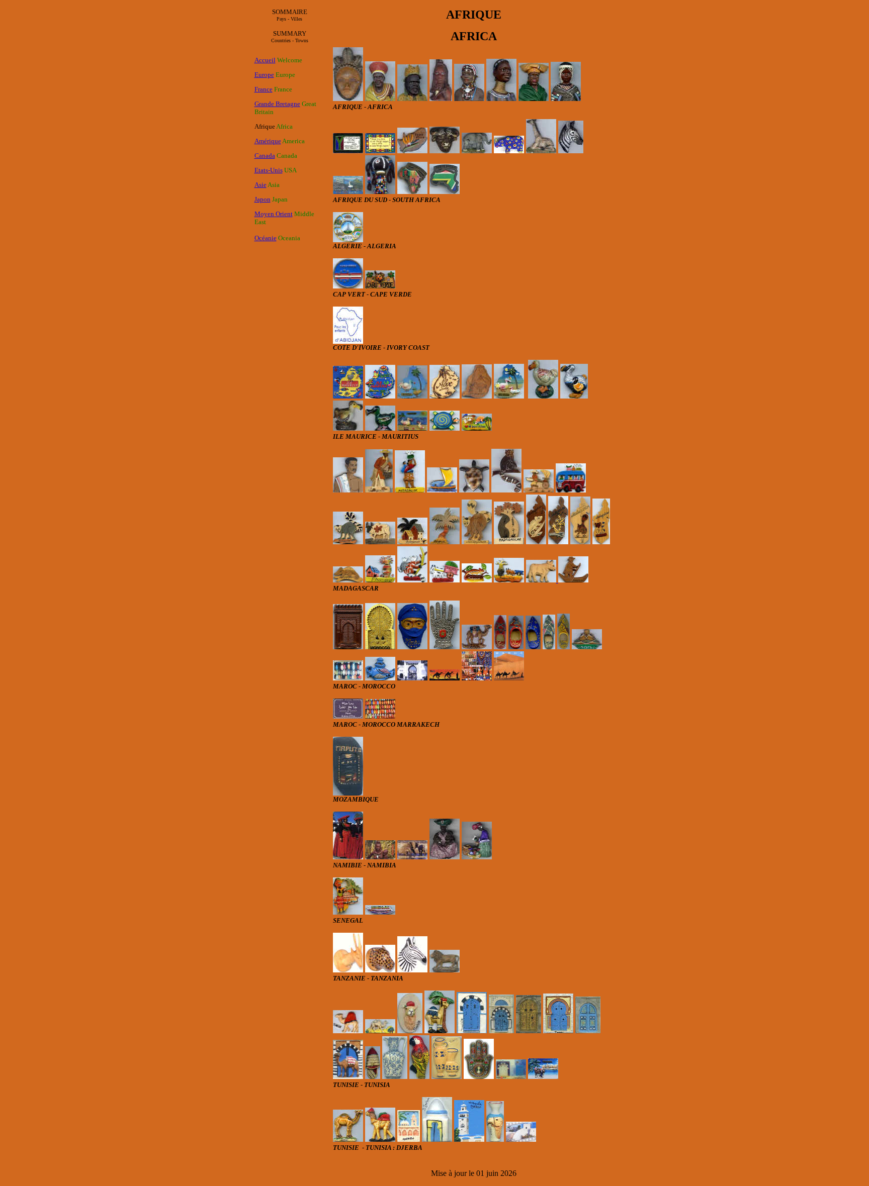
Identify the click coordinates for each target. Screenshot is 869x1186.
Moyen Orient (273, 214)
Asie (260, 184)
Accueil (265, 60)
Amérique (267, 141)
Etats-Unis (268, 170)
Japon (262, 199)
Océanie (265, 238)
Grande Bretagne (277, 104)
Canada (264, 155)
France (263, 89)
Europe (264, 74)
